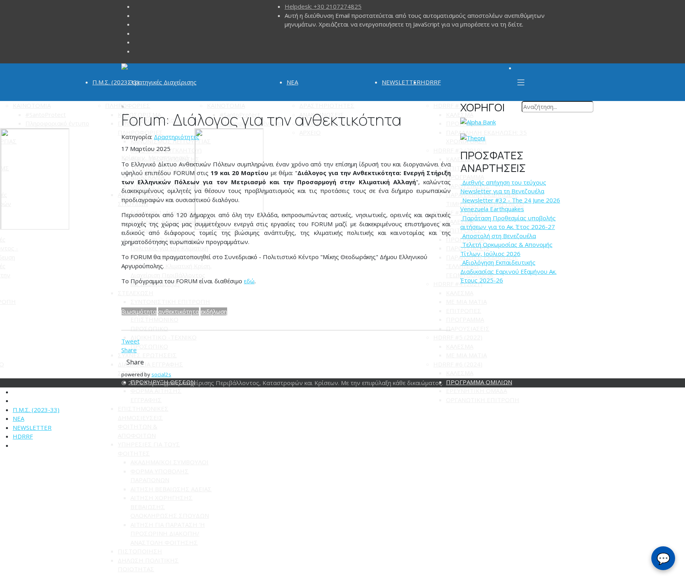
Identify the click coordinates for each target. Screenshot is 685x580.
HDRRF (431, 82)
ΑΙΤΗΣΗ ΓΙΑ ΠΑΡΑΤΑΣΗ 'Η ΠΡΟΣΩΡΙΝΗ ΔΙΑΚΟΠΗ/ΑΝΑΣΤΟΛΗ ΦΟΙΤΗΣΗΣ (167, 533)
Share (129, 350)
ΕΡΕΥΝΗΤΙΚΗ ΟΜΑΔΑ (476, 391)
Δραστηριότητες (176, 137)
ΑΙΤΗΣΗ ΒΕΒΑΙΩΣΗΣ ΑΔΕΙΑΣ (171, 489)
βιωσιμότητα (139, 311)
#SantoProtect (45, 114)
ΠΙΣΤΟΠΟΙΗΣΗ (140, 551)
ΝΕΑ (292, 82)
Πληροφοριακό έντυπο (57, 123)
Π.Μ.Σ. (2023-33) (115, 82)
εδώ (249, 281)
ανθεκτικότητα (178, 311)
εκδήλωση (214, 311)
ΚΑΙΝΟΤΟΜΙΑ (32, 105)
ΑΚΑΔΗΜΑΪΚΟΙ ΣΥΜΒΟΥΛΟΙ (169, 462)
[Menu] (521, 82)
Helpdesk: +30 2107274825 (323, 6)
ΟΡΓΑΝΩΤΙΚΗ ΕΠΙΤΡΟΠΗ (482, 400)
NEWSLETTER (401, 82)
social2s (161, 374)
